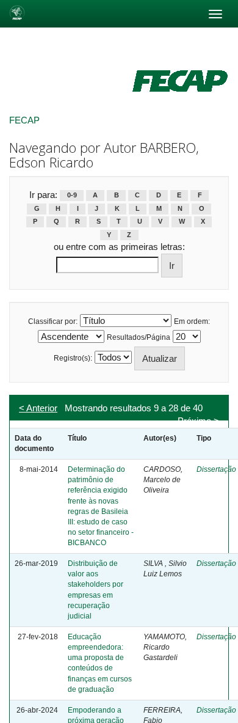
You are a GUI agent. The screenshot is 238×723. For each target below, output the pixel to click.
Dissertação (216, 469)
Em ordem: (192, 321)
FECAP (24, 120)
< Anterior (38, 408)
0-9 (72, 195)
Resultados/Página (138, 337)
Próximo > (198, 421)
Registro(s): (73, 358)
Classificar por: (53, 321)
